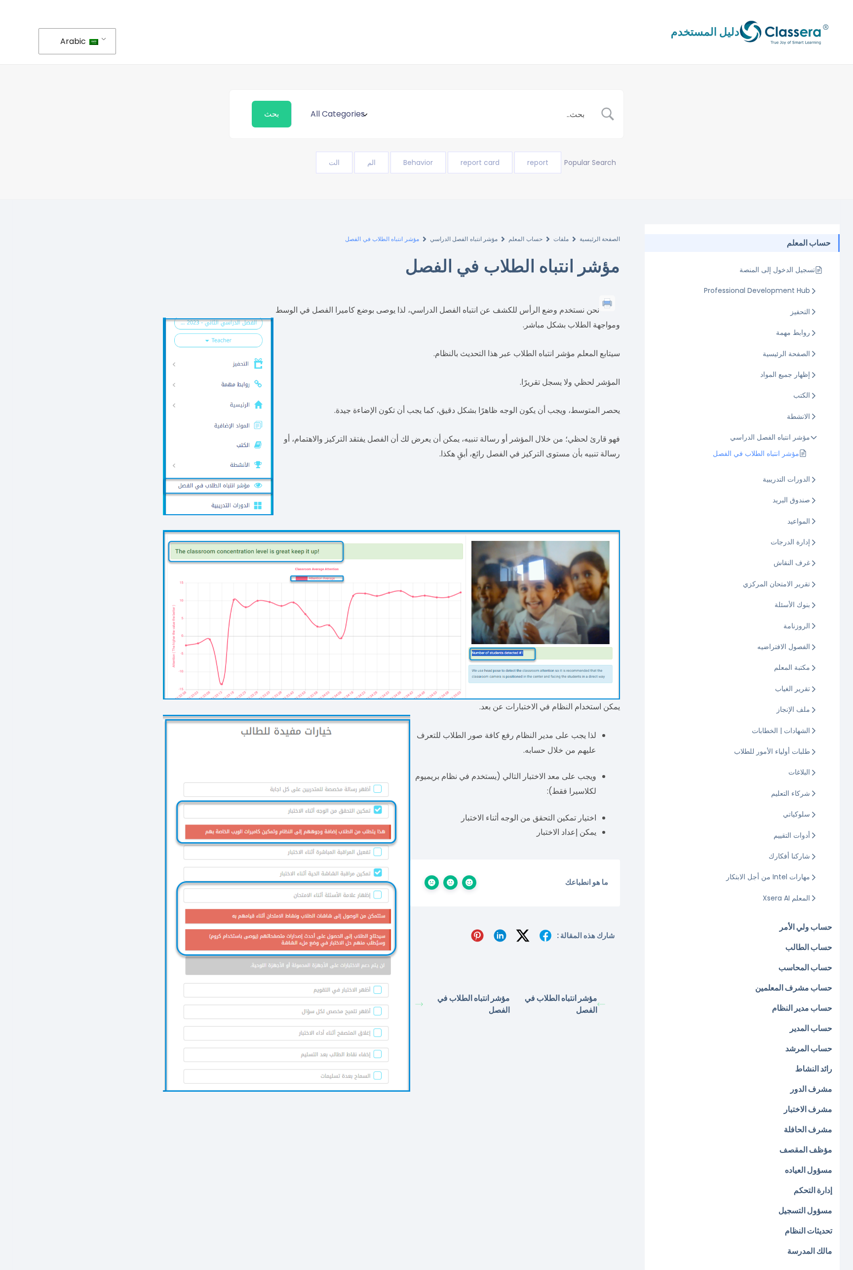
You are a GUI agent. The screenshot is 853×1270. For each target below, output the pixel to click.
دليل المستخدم (705, 32)
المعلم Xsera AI (786, 898)
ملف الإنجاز (793, 709)
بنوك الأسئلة (792, 605)
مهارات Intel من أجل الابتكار (768, 877)
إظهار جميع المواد (785, 374)
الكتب (801, 395)
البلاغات (799, 772)
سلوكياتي (796, 814)
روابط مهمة (793, 332)
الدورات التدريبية (786, 479)
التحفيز (800, 312)
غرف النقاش (792, 563)
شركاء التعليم (790, 793)
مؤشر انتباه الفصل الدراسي (770, 437)
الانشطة (798, 416)
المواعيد (798, 521)
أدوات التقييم (792, 835)
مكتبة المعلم (792, 667)
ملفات (561, 239)
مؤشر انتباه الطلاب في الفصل (756, 453)
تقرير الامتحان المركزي (776, 584)
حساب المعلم (525, 239)
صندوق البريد (791, 500)
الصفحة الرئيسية (786, 354)
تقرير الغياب (792, 689)
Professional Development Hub (757, 290)
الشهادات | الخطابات (781, 731)
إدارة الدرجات (790, 542)
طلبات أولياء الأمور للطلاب (772, 751)
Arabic (74, 41)
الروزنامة (796, 626)
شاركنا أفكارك (789, 856)
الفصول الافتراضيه (783, 647)
